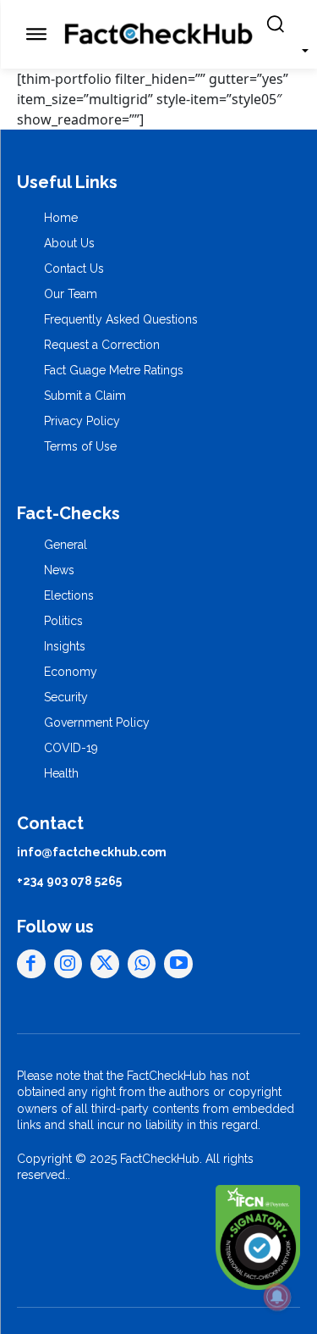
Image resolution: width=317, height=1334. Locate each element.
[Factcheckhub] (158, 35)
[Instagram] (68, 963)
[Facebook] (31, 963)
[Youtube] (178, 963)
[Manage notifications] (277, 1296)
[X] (104, 963)
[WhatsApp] (142, 963)
